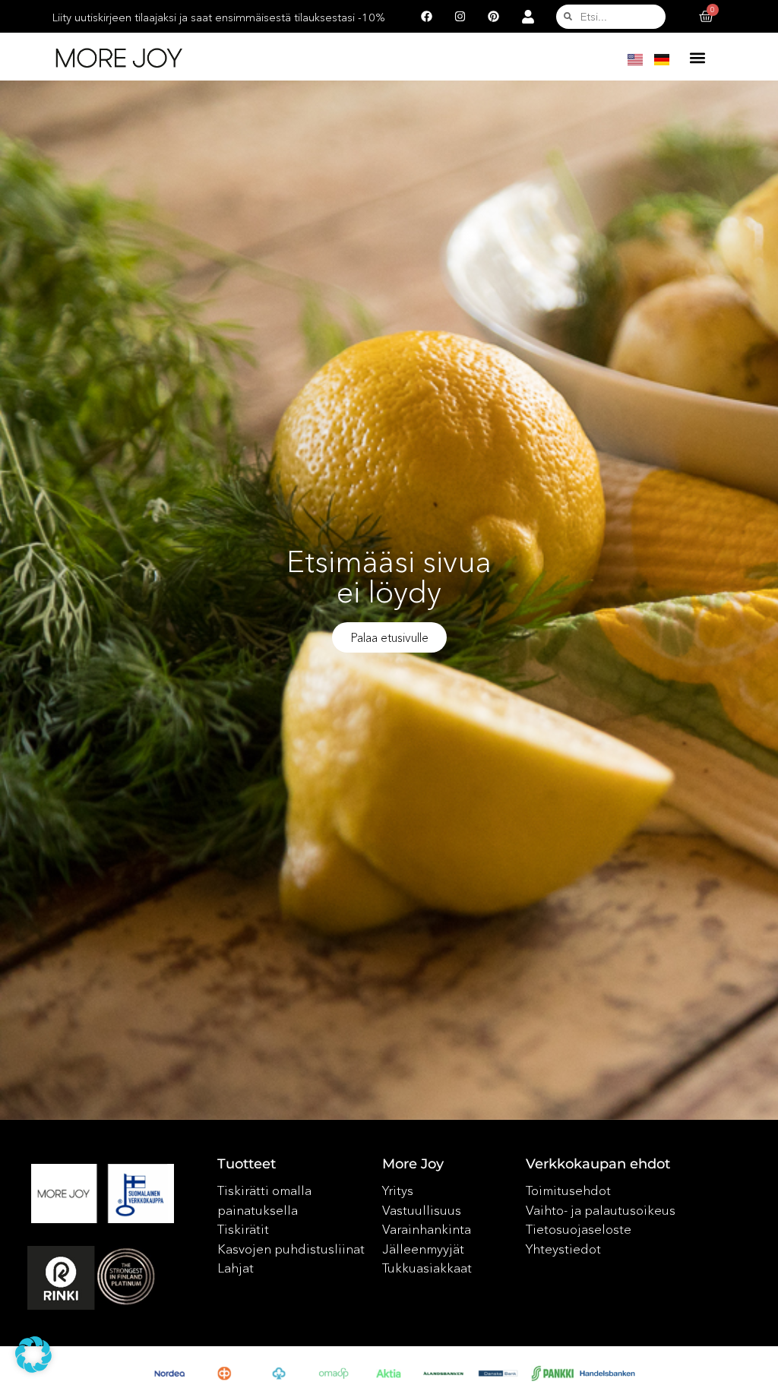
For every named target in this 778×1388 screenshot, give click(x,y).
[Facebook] (426, 16)
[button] (697, 57)
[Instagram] (459, 16)
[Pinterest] (493, 16)
